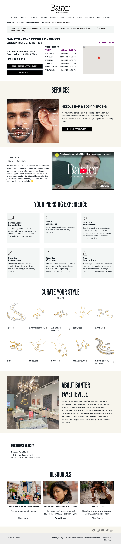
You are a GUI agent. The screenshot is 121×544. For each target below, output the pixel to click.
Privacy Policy (57, 538)
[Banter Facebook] (94, 530)
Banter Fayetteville (21, 452)
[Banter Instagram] (98, 530)
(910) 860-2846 (16, 59)
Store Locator (18, 22)
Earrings (44, 17)
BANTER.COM (14, 538)
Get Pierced (34, 17)
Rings (62, 17)
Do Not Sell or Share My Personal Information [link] (82, 538)
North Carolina (32, 22)
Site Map (107, 540)
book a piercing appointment (24, 66)
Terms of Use (107, 538)
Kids (98, 17)
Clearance (106, 17)
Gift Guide (14, 17)
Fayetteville (44, 22)
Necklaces (53, 17)
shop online (24, 73)
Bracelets (70, 17)
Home (9, 22)
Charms (79, 17)
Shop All (60, 298)
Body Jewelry (89, 17)
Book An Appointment (76, 129)
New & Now (24, 17)
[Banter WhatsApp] (112, 530)
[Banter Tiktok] (107, 530)
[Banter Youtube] (103, 530)
